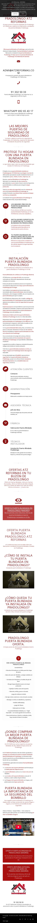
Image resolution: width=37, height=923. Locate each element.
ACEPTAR (15, 14)
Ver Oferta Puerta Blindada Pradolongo (18, 663)
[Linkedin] (30, 919)
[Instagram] (33, 919)
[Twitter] (25, 919)
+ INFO (23, 14)
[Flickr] (28, 919)
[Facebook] (22, 919)
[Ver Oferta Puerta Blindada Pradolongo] (18, 658)
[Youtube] (20, 919)
